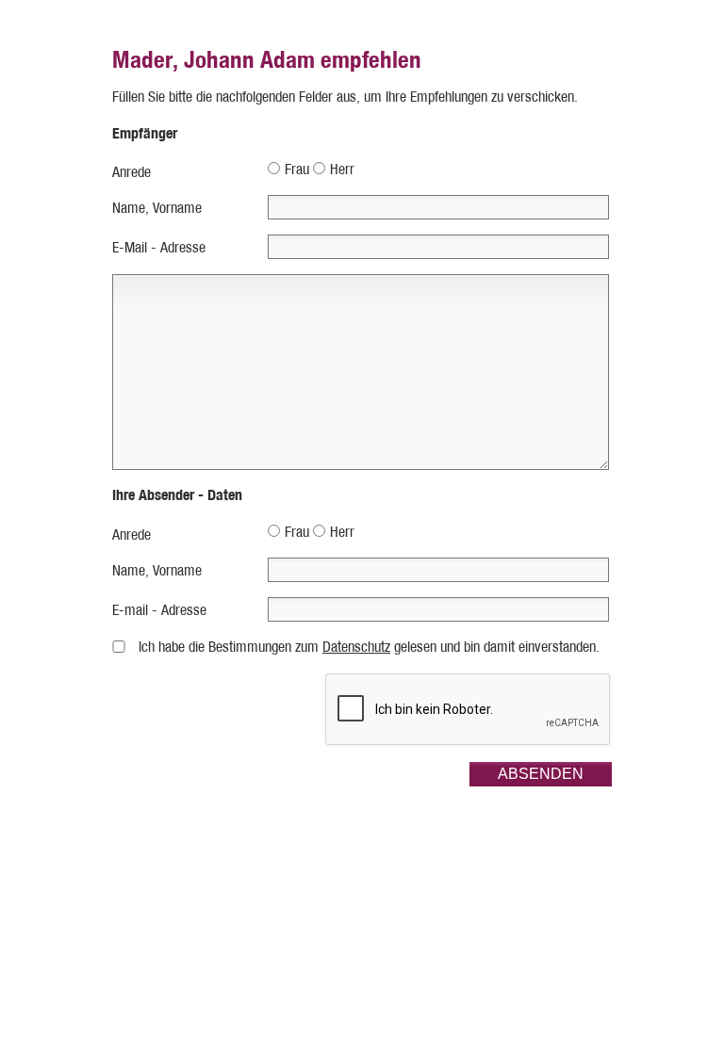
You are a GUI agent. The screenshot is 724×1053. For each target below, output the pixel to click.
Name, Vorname (157, 208)
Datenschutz (356, 647)
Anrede (131, 172)
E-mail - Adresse (159, 610)
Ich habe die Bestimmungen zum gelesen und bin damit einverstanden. (369, 647)
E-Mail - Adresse (159, 247)
